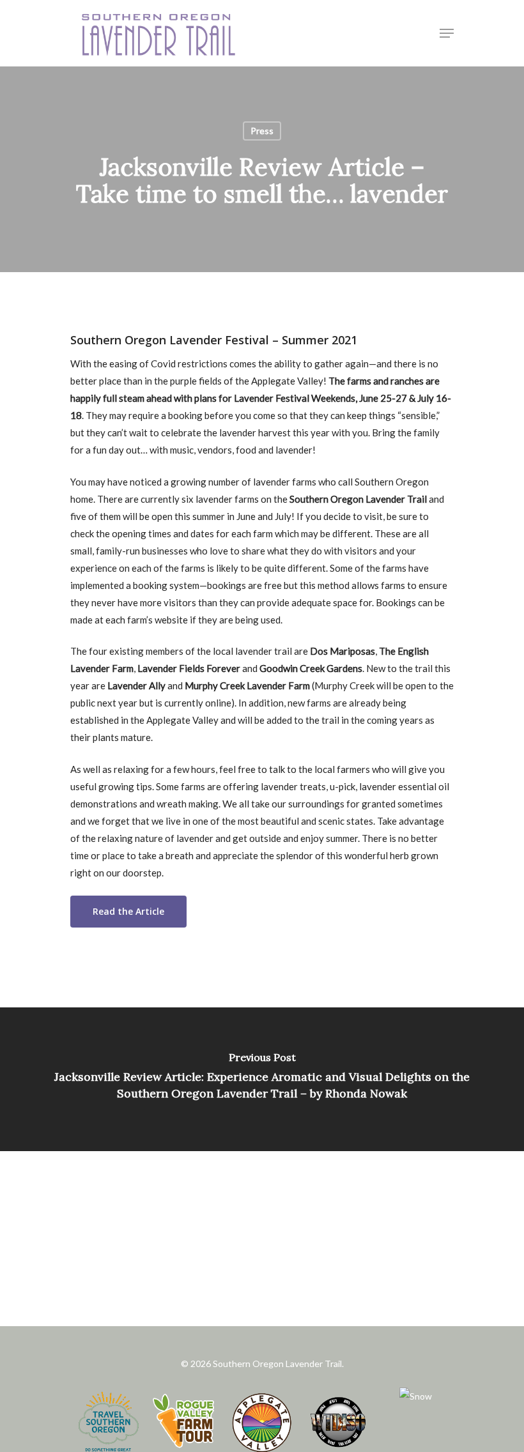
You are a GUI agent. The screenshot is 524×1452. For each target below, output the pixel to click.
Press (262, 130)
